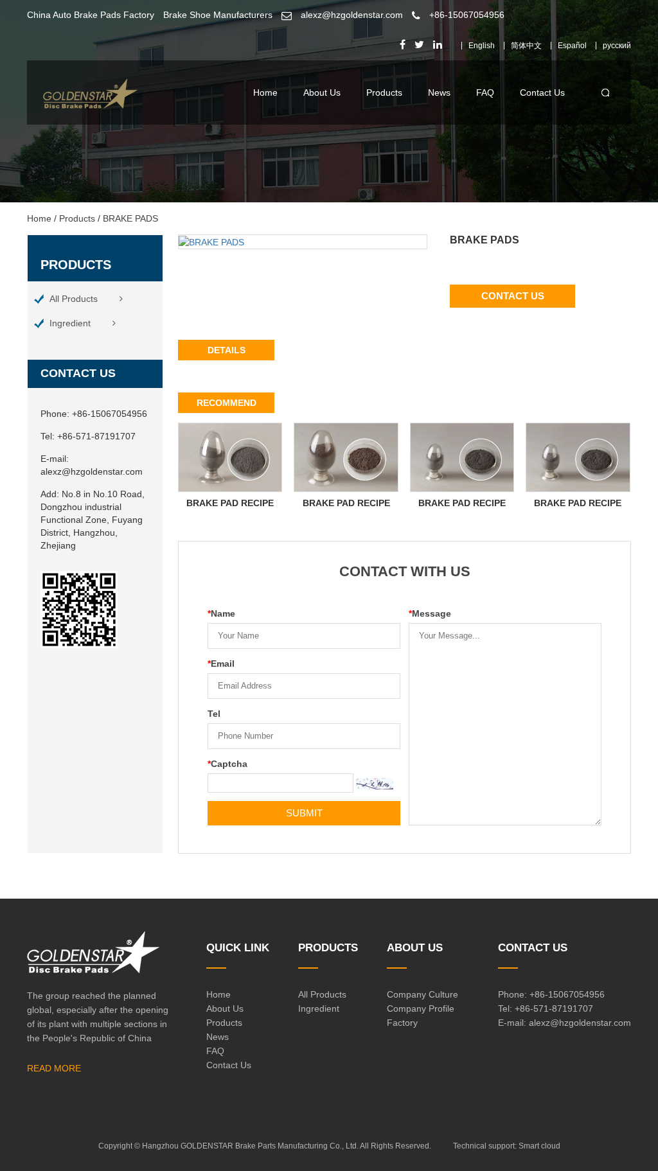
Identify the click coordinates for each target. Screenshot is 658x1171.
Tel (214, 714)
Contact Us (542, 92)
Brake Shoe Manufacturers (217, 15)
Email (221, 663)
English (481, 45)
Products (384, 92)
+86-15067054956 (466, 15)
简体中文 (526, 45)
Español (572, 45)
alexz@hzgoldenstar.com (352, 15)
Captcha (227, 764)
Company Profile (420, 1008)
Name (221, 613)
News (439, 92)
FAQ (485, 92)
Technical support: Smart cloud (506, 1145)
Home (265, 92)
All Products (73, 299)
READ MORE (54, 1068)
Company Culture (422, 994)
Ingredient (70, 323)
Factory (402, 1022)
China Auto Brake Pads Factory (90, 15)
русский (617, 45)
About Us (322, 92)
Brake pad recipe (230, 503)
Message (430, 613)
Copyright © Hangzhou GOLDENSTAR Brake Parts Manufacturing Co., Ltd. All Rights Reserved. (264, 1145)
